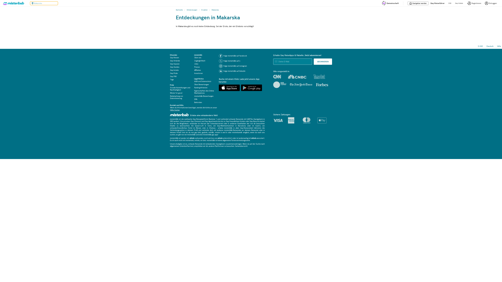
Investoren (198, 73)
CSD (449, 3)
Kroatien (204, 10)
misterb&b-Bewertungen (203, 96)
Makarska (215, 10)
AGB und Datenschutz (202, 81)
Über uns (197, 58)
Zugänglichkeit (199, 61)
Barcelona (242, 126)
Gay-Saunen (174, 64)
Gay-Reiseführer (437, 3)
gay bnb (198, 132)
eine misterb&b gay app (208, 135)
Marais (198, 128)
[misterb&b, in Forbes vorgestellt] (322, 84)
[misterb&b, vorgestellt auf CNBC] (297, 77)
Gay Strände (175, 61)
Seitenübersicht (241, 146)
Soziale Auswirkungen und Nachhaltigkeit (180, 89)
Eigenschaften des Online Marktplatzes (204, 92)
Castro (258, 126)
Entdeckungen (192, 10)
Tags (172, 79)
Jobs (196, 64)
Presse (197, 67)
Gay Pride (174, 73)
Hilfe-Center (175, 110)
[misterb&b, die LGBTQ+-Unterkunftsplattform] (13, 3)
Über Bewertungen (201, 84)
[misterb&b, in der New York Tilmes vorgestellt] (301, 84)
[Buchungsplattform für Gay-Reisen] (179, 114)
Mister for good (176, 93)
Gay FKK (173, 76)
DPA (195, 99)
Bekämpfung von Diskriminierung (176, 97)
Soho (210, 126)
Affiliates (197, 70)
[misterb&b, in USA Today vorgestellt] (279, 84)
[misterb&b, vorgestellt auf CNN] (277, 76)
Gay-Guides (174, 67)
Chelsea (212, 128)
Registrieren (476, 3)
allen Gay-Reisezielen (244, 128)
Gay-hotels (174, 70)
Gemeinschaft (393, 3)
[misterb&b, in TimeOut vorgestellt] (319, 77)
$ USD (480, 46)
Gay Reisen (174, 58)
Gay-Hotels (459, 3)
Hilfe (499, 46)
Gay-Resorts (254, 121)
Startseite (179, 10)
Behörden (198, 102)
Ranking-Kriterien (200, 88)
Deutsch (490, 46)
